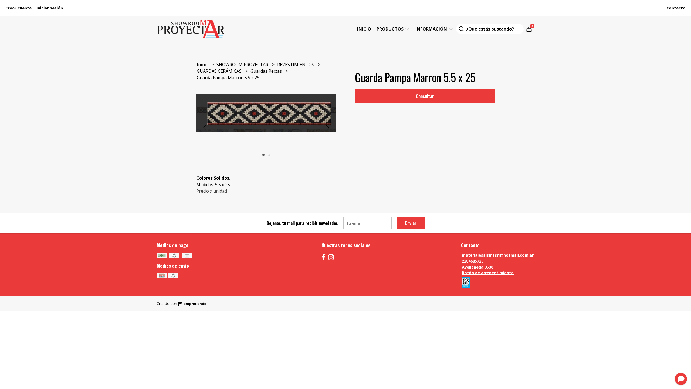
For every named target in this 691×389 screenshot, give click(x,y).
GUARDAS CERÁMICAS (220, 71)
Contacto (676, 8)
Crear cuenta (18, 8)
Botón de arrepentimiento (488, 272)
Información (431, 29)
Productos (391, 29)
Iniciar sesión (49, 8)
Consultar (425, 96)
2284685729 (472, 261)
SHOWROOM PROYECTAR (242, 65)
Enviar (410, 223)
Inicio (364, 29)
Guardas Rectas (266, 71)
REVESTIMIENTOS (296, 65)
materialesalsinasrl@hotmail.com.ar (498, 255)
